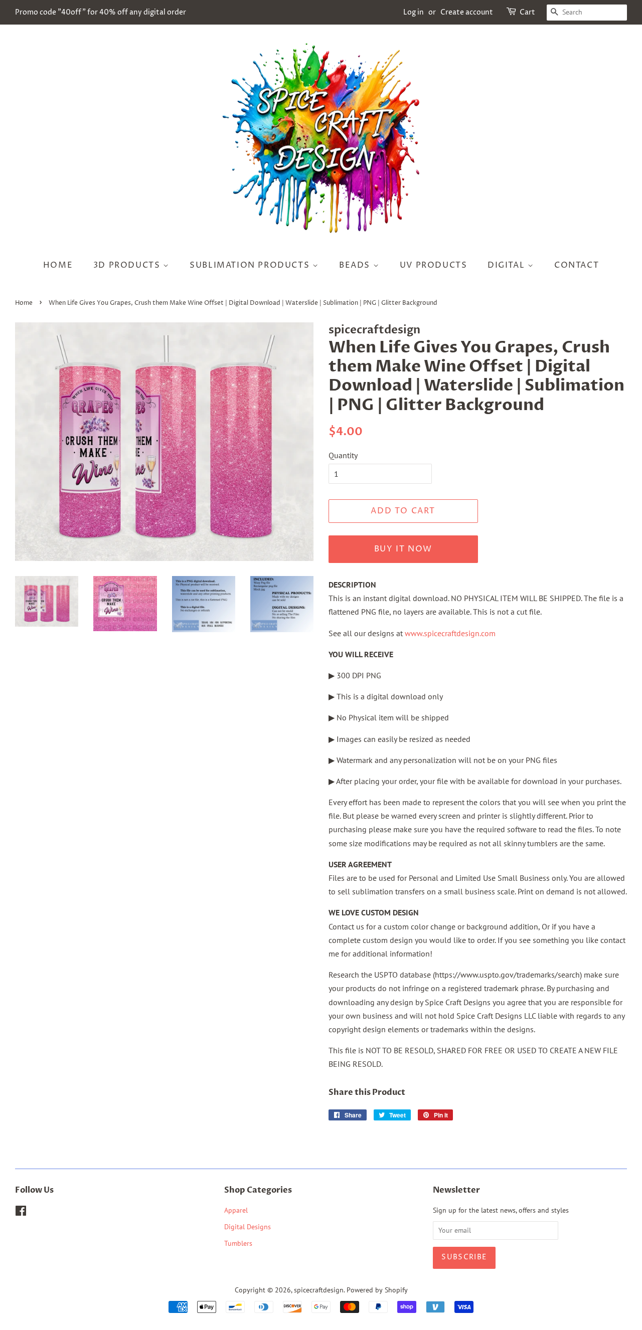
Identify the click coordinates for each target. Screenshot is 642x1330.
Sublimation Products (251, 265)
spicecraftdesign (319, 1289)
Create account (466, 12)
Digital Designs (247, 1226)
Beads (356, 265)
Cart (527, 12)
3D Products (128, 265)
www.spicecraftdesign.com (450, 633)
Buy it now (403, 548)
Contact (576, 265)
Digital (508, 265)
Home (58, 265)
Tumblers (238, 1243)
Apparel (236, 1210)
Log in (413, 12)
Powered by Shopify (377, 1289)
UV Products (433, 265)
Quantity (343, 455)
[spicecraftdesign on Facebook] (21, 1212)
